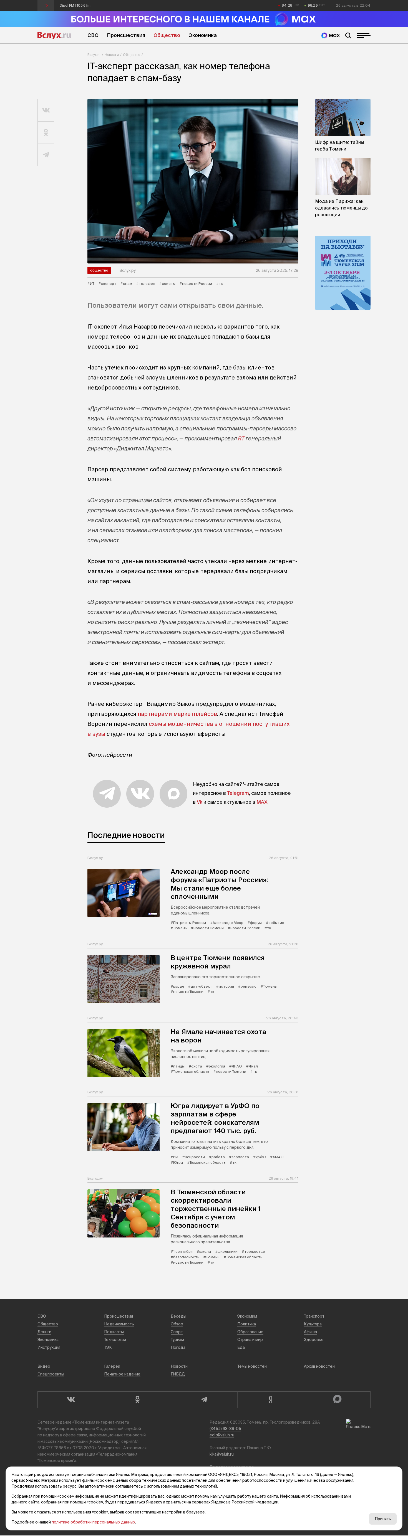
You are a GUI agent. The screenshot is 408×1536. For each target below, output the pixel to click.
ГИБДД (178, 1374)
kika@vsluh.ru (222, 1454)
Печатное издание (122, 1374)
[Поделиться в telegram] (46, 155)
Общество (166, 35)
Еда (241, 1347)
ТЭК (108, 1347)
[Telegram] (204, 1399)
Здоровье (314, 1339)
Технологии (115, 1339)
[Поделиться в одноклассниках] (46, 133)
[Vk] (70, 1399)
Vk (199, 802)
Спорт (177, 1332)
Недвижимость (119, 1324)
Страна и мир (250, 1339)
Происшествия (126, 35)
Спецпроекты (50, 1374)
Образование (250, 1332)
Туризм (177, 1339)
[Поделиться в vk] (46, 110)
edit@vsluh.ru (222, 1435)
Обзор (177, 1324)
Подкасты (114, 1332)
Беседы (178, 1316)
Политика (246, 1324)
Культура (313, 1324)
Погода (178, 1347)
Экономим (247, 1316)
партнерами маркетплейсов (177, 714)
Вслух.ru (54, 35)
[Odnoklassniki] (137, 1399)
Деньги (44, 1332)
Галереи (112, 1366)
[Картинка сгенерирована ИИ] (192, 181)
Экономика (202, 35)
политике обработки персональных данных (93, 1522)
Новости (112, 54)
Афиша (310, 1332)
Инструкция (48, 1347)
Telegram (238, 793)
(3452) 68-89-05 (225, 1428)
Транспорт (314, 1316)
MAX (262, 802)
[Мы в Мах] (330, 35)
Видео (43, 1366)
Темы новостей (252, 1366)
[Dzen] (270, 1399)
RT (241, 438)
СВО (93, 35)
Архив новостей (319, 1366)
